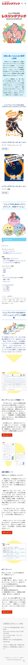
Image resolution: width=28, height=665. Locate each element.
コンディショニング (9, 251)
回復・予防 (6, 279)
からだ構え (6, 289)
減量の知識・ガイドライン (11, 258)
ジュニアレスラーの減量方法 (11, 262)
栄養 (4, 270)
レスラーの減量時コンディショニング (14, 260)
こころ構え (6, 287)
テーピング (6, 281)
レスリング (5, 245)
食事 (4, 272)
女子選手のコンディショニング (12, 253)
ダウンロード (7, 435)
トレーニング (7, 268)
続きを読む (5, 148)
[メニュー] (25, 3)
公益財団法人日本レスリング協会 (13, 623)
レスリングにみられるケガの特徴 (13, 277)
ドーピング (6, 291)
